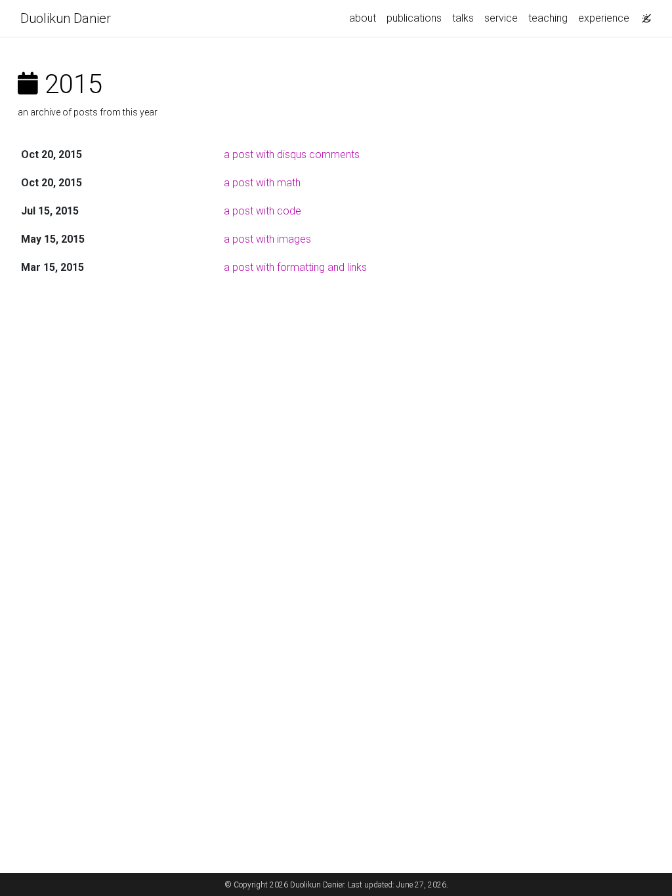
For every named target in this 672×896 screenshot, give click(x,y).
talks (463, 18)
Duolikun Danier (65, 18)
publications (414, 18)
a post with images (267, 239)
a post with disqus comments (292, 154)
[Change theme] (643, 14)
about (362, 18)
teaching (548, 18)
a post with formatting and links (295, 267)
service (501, 18)
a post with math (262, 182)
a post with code (262, 211)
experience (603, 18)
